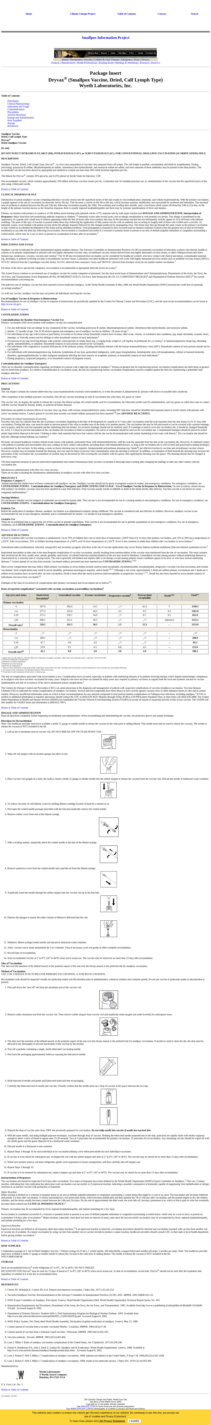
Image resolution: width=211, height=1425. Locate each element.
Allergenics (126, 59)
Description (13, 101)
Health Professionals (87, 62)
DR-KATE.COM (88, 1406)
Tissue (136, 59)
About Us (155, 62)
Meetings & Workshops (126, 62)
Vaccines (88, 59)
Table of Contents (126, 13)
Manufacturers (68, 62)
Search (194, 13)
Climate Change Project (82, 13)
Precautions (13, 112)
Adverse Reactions (16, 115)
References (12, 126)
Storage (11, 123)
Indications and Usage (18, 106)
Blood (65, 59)
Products (55, 62)
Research (144, 62)
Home (29, 13)
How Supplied (14, 120)
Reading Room (106, 62)
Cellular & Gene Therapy (106, 59)
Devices (145, 59)
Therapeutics (76, 59)
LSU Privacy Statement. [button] (112, 1421)
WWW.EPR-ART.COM (80, 1409)
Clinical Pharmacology (18, 103)
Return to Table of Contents (14, 189)
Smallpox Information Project (105, 38)
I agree (134, 1421)
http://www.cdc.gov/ (11, 304)
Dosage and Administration (20, 117)
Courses (162, 13)
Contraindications (16, 109)
